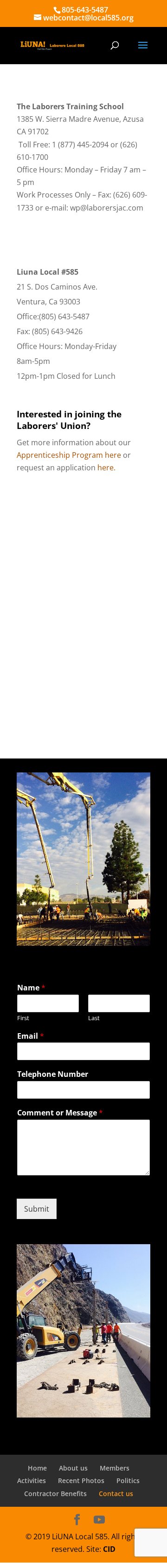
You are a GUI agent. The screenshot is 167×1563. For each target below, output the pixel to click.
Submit (36, 1209)
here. (106, 467)
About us (73, 1468)
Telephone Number (52, 1074)
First (23, 1018)
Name (31, 988)
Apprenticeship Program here (69, 455)
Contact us (116, 1493)
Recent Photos (81, 1480)
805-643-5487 (85, 10)
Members (114, 1468)
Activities (31, 1480)
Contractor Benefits (55, 1493)
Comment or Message (60, 1113)
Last (94, 1018)
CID (109, 1549)
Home (37, 1468)
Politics (128, 1480)
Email (30, 1036)
